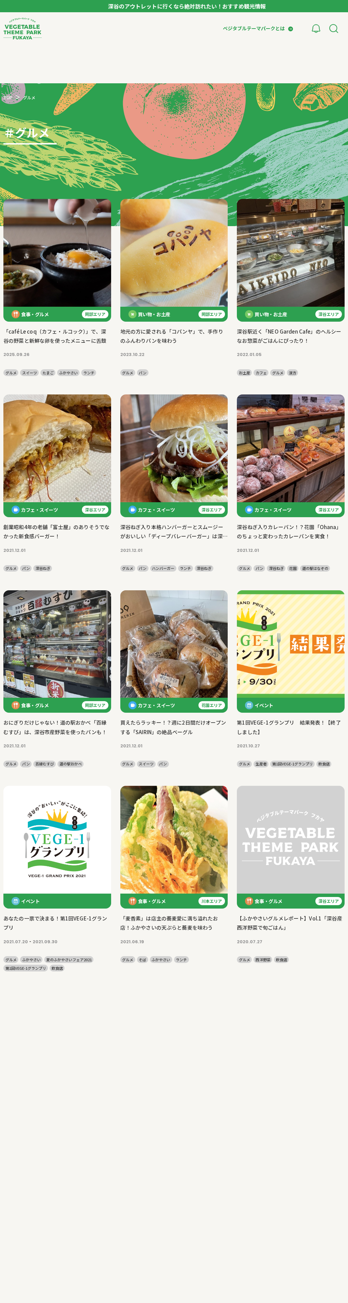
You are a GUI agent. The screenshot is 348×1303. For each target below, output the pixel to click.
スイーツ (29, 373)
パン (142, 373)
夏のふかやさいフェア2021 (69, 960)
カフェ (261, 373)
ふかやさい (68, 373)
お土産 (244, 373)
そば (142, 960)
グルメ (11, 373)
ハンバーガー (163, 568)
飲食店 (324, 764)
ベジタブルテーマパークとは (254, 28)
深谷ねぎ (42, 568)
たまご (48, 373)
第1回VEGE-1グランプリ (292, 764)
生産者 (261, 764)
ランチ (88, 373)
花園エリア (212, 705)
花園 (293, 568)
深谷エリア (328, 314)
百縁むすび (44, 764)
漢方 (292, 373)
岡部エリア (95, 314)
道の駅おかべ (70, 764)
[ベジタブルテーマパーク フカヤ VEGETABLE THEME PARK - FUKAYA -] (22, 28)
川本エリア (212, 901)
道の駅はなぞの (315, 568)
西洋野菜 (263, 960)
